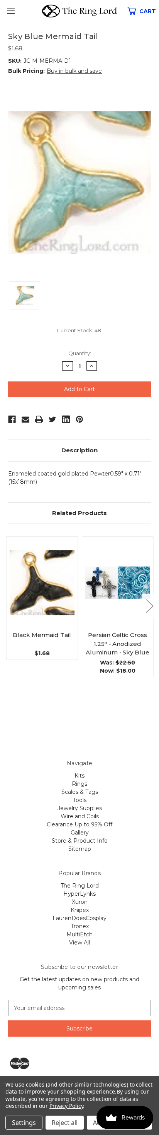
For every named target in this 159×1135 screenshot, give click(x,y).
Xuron (80, 901)
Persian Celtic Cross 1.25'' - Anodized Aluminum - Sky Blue (117, 643)
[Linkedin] (66, 419)
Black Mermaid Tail (42, 635)
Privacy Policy (66, 1105)
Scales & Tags (79, 791)
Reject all (65, 1122)
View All (79, 942)
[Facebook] (12, 419)
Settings (24, 1122)
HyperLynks (79, 893)
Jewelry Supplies (80, 808)
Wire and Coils (80, 816)
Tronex (80, 926)
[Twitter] (52, 419)
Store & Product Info (80, 840)
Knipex (80, 910)
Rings (79, 783)
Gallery (80, 832)
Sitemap (79, 848)
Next (149, 605)
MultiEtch (79, 934)
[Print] (39, 419)
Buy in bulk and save (74, 70)
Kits (79, 775)
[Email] (25, 419)
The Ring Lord (80, 885)
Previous (10, 605)
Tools (79, 800)
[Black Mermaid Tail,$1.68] (42, 582)
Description (79, 450)
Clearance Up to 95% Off (79, 824)
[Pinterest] (79, 419)
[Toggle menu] (10, 10)
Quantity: (79, 353)
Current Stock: (80, 330)
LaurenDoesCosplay (79, 918)
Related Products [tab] (79, 513)
